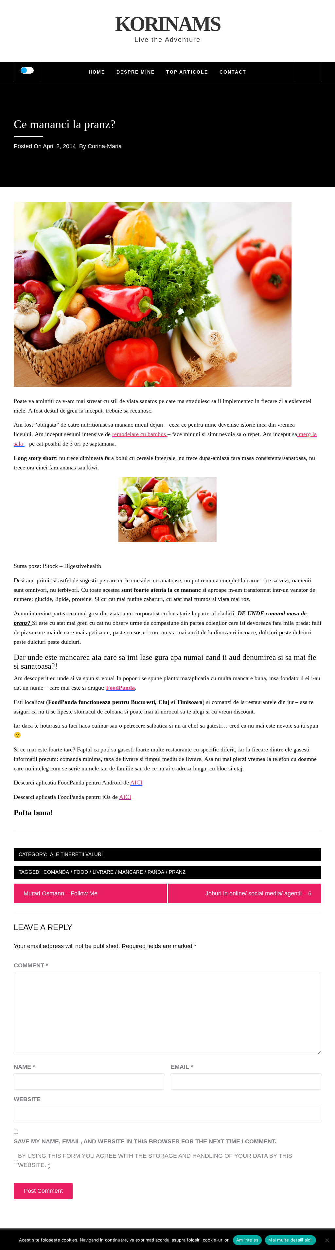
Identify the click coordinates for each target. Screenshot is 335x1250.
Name (24, 1067)
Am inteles (247, 1239)
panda (156, 872)
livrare (103, 872)
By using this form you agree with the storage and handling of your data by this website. (155, 1161)
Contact (233, 72)
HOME (97, 72)
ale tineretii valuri (76, 854)
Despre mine (135, 72)
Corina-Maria (105, 146)
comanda (56, 872)
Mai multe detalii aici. (290, 1239)
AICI (136, 782)
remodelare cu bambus (140, 434)
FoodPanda (120, 687)
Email (182, 1067)
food (81, 872)
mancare (130, 872)
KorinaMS (167, 24)
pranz (177, 872)
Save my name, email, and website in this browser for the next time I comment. (145, 1141)
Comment (31, 965)
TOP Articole (187, 72)
